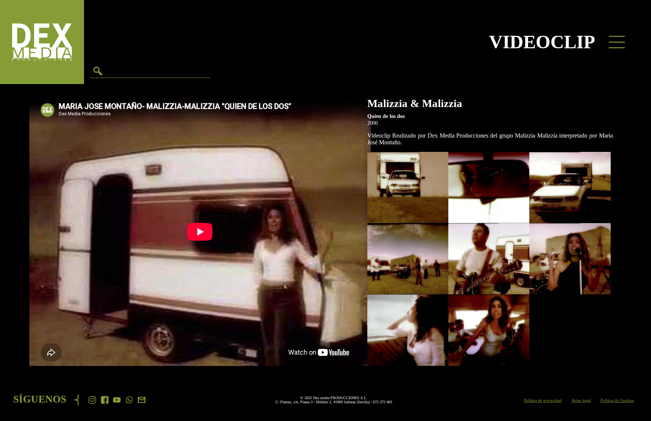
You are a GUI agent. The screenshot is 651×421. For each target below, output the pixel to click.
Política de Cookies (617, 400)
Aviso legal (581, 400)
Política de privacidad (543, 400)
